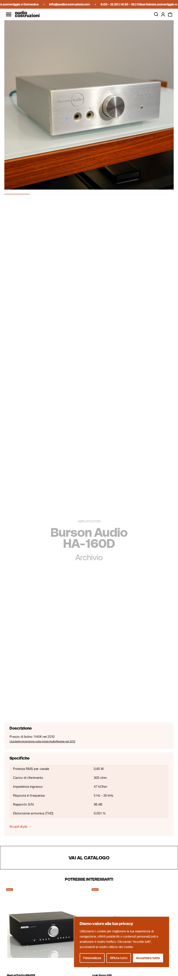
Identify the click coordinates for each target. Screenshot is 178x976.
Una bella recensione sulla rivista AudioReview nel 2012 (42, 741)
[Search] (156, 14)
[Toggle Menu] (9, 14)
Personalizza (92, 958)
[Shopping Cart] (170, 14)
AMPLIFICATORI (89, 521)
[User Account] (163, 14)
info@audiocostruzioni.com (63, 4)
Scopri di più (18, 826)
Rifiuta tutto (118, 958)
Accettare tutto (148, 958)
